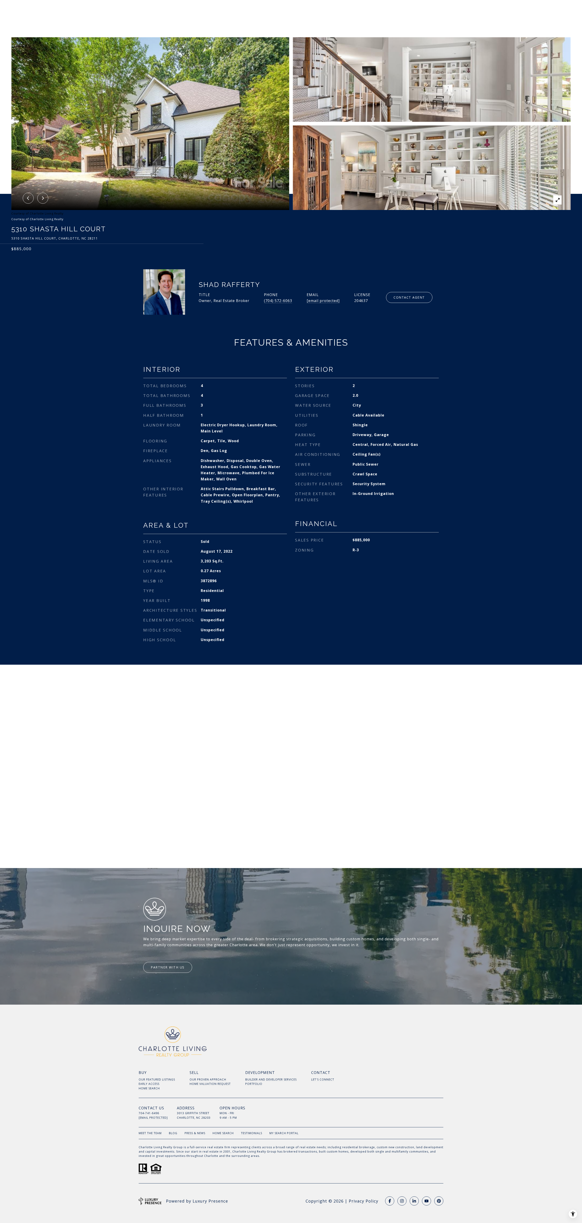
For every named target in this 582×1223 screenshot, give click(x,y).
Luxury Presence (210, 1201)
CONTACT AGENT (409, 297)
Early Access (149, 1084)
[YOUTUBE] (426, 1201)
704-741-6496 (149, 1113)
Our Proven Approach (208, 1079)
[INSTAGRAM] (401, 1201)
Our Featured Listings (157, 1079)
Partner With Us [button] (168, 967)
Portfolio (253, 1084)
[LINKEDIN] (414, 1201)
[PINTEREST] (438, 1201)
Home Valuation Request (210, 1084)
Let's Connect (322, 1079)
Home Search (149, 1088)
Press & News (195, 1133)
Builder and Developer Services (271, 1079)
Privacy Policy (363, 1201)
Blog (173, 1133)
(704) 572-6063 (278, 300)
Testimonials (251, 1133)
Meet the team (150, 1133)
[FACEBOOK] (389, 1201)
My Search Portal (284, 1133)
